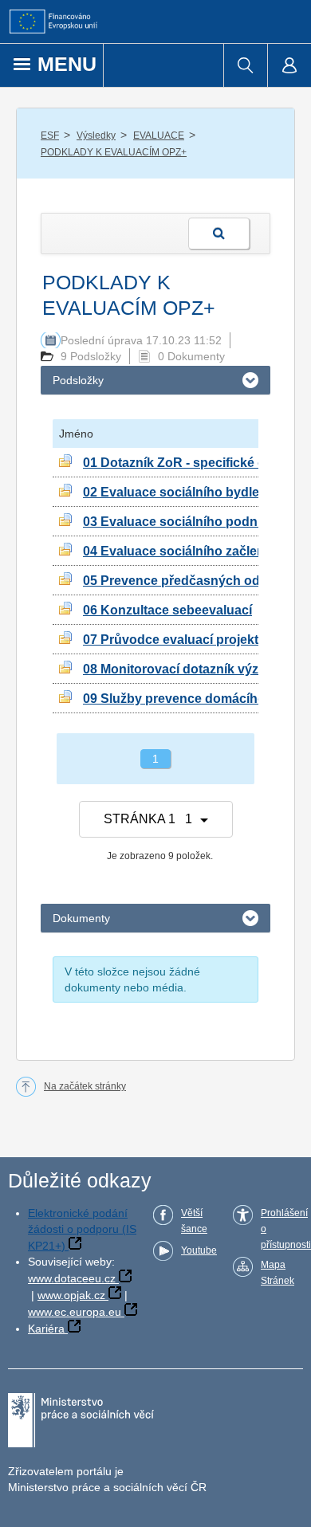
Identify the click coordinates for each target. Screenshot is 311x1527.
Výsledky (96, 135)
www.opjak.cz (71, 1295)
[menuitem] (245, 65)
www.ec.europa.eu (74, 1311)
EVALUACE (158, 135)
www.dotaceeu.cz (72, 1278)
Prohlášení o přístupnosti (286, 1228)
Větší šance (194, 1221)
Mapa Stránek (277, 1272)
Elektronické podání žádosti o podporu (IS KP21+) (82, 1229)
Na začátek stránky (85, 1086)
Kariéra (46, 1328)
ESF (50, 135)
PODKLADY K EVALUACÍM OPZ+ (114, 152)
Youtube (199, 1250)
